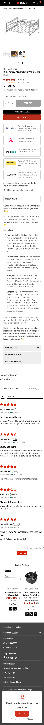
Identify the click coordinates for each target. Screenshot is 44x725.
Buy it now (22, 117)
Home (5, 9)
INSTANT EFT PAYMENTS (13, 355)
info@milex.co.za (12, 647)
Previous (5, 32)
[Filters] (2, 396)
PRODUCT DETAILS (11, 199)
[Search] (9, 3)
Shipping (16, 90)
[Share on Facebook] (23, 62)
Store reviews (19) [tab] (33, 389)
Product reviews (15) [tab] (11, 389)
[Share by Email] (26, 62)
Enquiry (24, 96)
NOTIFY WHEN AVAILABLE (22, 112)
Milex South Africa (10, 69)
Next (39, 32)
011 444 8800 (11, 643)
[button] (9, 79)
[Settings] (34, 3)
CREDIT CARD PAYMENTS (13, 361)
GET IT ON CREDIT (11, 348)
